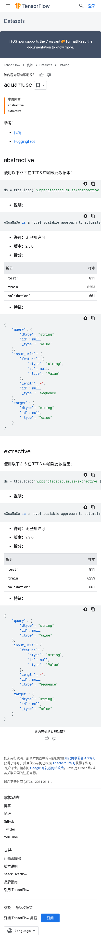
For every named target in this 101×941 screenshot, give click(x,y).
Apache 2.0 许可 (64, 763)
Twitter (9, 829)
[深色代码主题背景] (85, 184)
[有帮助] (41, 75)
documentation (39, 47)
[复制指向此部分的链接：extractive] (35, 452)
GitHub (9, 821)
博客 (7, 806)
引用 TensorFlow (16, 890)
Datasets (14, 21)
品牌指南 (11, 882)
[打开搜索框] (81, 6)
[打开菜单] (8, 6)
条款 (7, 908)
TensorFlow (12, 65)
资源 (30, 65)
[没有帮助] (48, 75)
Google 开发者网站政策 (47, 768)
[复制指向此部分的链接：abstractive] (39, 161)
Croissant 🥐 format (61, 41)
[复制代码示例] (93, 184)
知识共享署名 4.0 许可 (80, 758)
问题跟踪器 (12, 858)
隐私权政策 (24, 908)
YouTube (11, 837)
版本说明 (11, 866)
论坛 (7, 814)
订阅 (50, 918)
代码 (18, 132)
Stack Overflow (15, 874)
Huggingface (25, 141)
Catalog (64, 65)
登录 (91, 6)
